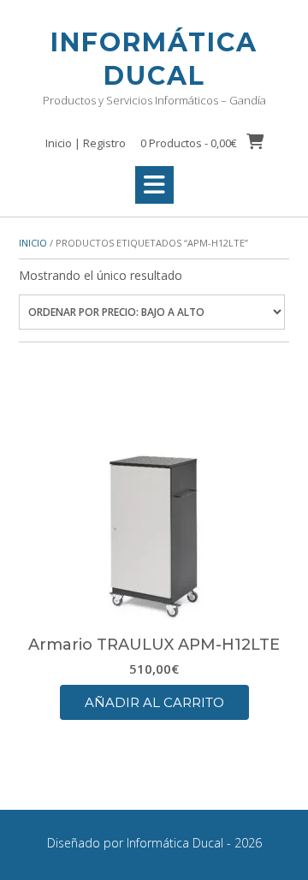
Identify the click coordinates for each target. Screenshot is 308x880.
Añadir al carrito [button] (154, 702)
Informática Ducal (154, 59)
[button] (154, 185)
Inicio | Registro (85, 143)
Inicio (33, 242)
